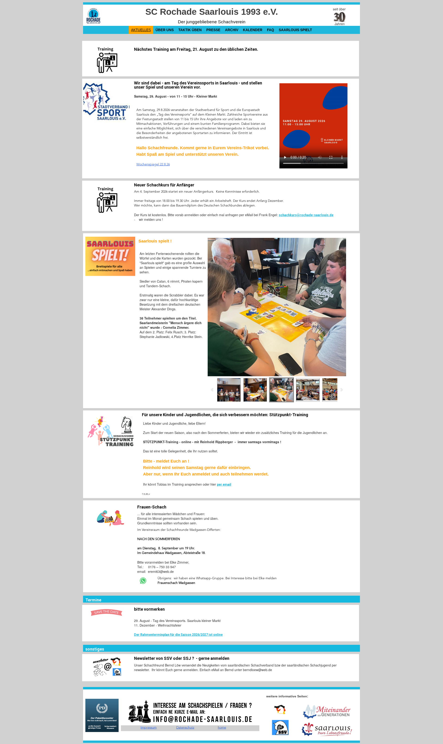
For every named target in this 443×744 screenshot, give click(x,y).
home (222, 727)
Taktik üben (190, 30)
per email (224, 484)
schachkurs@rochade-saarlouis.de (306, 215)
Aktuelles (141, 30)
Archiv (231, 30)
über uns (165, 30)
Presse (213, 30)
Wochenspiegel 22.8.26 (153, 164)
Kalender (252, 30)
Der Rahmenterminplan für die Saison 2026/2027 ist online (178, 634)
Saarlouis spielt (295, 30)
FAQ (270, 30)
